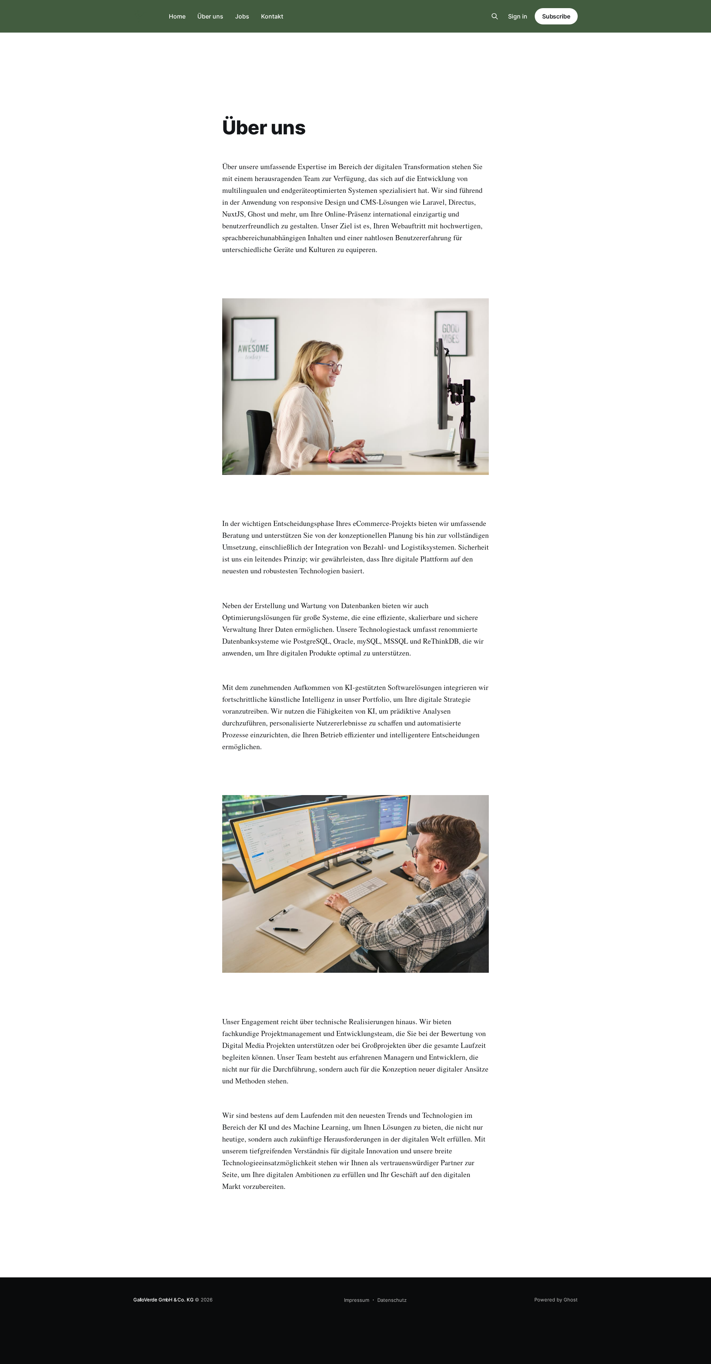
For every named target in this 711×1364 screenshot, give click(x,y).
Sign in (517, 16)
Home (177, 16)
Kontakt (272, 16)
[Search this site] (495, 16)
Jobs (242, 16)
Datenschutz (392, 1300)
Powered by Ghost (556, 1300)
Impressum (356, 1300)
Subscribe (556, 16)
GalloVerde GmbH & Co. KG (163, 1300)
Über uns (210, 16)
